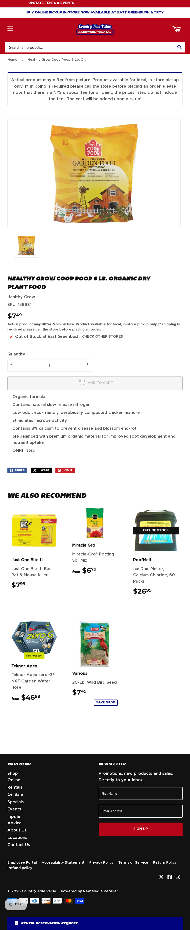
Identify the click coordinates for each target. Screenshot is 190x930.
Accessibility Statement (63, 862)
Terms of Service (133, 862)
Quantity (16, 354)
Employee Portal (22, 862)
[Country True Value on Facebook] (169, 878)
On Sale (15, 795)
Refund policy (19, 868)
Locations (17, 838)
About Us (16, 830)
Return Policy (165, 862)
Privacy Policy (101, 862)
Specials (15, 802)
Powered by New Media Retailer (89, 891)
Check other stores (102, 336)
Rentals (14, 787)
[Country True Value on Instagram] (178, 878)
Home (12, 59)
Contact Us (18, 845)
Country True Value (39, 891)
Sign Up (140, 829)
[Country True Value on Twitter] (161, 878)
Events (14, 809)
